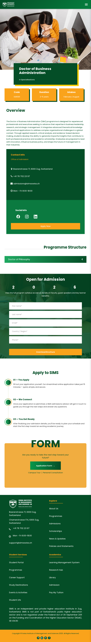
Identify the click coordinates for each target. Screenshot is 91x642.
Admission (54, 585)
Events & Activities (18, 592)
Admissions (55, 523)
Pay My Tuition (56, 592)
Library (52, 577)
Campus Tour (34, 472)
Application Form (45, 465)
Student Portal (16, 562)
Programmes (55, 516)
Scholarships (55, 531)
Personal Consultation (53, 472)
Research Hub (56, 570)
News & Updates (57, 538)
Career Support (17, 577)
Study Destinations (18, 585)
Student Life (15, 600)
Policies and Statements (61, 546)
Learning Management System (64, 562)
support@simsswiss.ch (20, 543)
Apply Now (45, 226)
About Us (53, 508)
